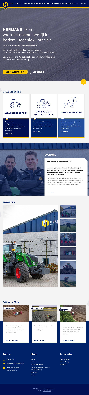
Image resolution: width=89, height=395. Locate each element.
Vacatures (34, 372)
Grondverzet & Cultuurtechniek (51, 3)
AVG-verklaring (64, 362)
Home (11, 3)
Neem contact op (15, 71)
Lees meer (38, 71)
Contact (83, 3)
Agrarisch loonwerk (30, 3)
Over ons (18, 3)
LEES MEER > (9, 134)
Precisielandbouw (72, 3)
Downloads (63, 364)
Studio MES (47, 391)
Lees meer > (51, 192)
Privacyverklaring (65, 359)
